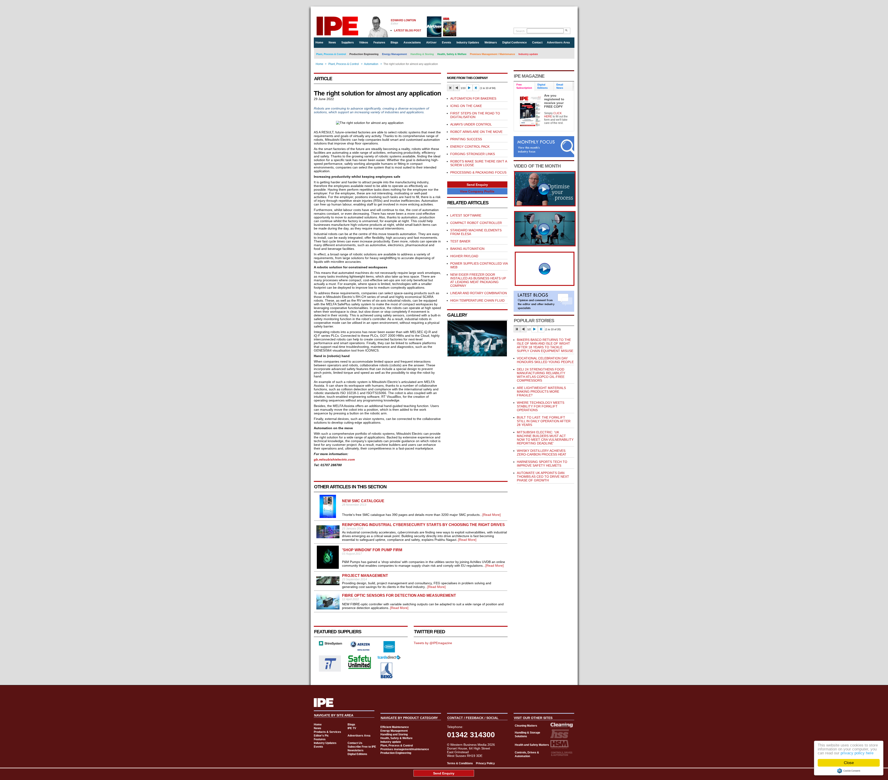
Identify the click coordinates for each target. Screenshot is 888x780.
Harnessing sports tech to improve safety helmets (542, 463)
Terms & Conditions (460, 763)
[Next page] (469, 88)
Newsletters (356, 750)
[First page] (450, 88)
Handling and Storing (394, 734)
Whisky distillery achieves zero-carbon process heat (541, 452)
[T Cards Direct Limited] (389, 658)
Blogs (394, 42)
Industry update (528, 54)
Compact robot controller (476, 223)
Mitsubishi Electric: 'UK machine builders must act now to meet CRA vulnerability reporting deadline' (545, 437)
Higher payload (464, 256)
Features (379, 42)
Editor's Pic (321, 735)
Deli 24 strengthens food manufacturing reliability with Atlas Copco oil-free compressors (541, 374)
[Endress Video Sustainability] (545, 205)
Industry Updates (467, 42)
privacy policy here (857, 753)
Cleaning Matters (526, 725)
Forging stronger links (472, 154)
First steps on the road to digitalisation (475, 115)
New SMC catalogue (363, 501)
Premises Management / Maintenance (492, 54)
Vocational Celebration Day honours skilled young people (545, 360)
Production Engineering (364, 54)
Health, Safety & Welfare (451, 54)
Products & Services (327, 732)
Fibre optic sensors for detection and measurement (399, 595)
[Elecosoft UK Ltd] (330, 644)
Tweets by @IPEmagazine (433, 643)
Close (849, 763)
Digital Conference (514, 42)
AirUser (431, 42)
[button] (477, 184)
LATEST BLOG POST (407, 30)
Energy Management (394, 54)
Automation (371, 64)
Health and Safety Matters (532, 744)
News (332, 42)
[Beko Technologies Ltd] (387, 677)
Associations (412, 42)
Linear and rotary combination (478, 293)
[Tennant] (389, 651)
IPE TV (352, 728)
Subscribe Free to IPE (362, 746)
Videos (363, 42)
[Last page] (476, 88)
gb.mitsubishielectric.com (334, 459)
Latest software (465, 215)
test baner (460, 241)
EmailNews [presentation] (559, 86)
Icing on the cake (466, 106)
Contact (537, 42)
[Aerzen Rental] (359, 649)
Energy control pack (470, 146)
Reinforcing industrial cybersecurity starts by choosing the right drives (423, 525)
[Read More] (491, 515)
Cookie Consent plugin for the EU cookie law (848, 770)
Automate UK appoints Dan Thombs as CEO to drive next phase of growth (543, 476)
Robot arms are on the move (476, 132)
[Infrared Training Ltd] (330, 670)
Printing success (466, 139)
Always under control (471, 124)
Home (319, 42)
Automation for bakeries (473, 98)
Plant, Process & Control (331, 54)
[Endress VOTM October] (545, 245)
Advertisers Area (558, 42)
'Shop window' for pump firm (372, 550)
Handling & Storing (422, 54)
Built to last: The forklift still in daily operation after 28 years (543, 421)
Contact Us (355, 743)
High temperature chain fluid (477, 300)
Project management (365, 576)
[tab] (524, 86)
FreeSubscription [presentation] (524, 86)
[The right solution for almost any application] (477, 355)
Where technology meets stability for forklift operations (540, 406)
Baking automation (467, 249)
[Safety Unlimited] (359, 668)
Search (520, 31)
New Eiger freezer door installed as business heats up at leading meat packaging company (478, 280)
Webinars (490, 42)
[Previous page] (456, 88)
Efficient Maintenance (394, 727)
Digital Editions (357, 754)
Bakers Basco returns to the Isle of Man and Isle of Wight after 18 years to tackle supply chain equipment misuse (545, 345)
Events (446, 42)
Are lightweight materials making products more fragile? (541, 391)
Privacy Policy (485, 763)
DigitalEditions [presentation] (542, 86)
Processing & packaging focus (478, 172)
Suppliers (347, 42)
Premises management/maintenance (404, 749)
